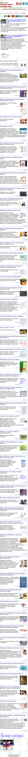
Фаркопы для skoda (5, 54)
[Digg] (13, 16)
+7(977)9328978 (4, 2)
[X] (9, 16)
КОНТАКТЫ (19, 8)
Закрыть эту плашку (13, 756)
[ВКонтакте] (5, 16)
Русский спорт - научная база (6, 5)
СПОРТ (5, 8)
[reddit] (15, 16)
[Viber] (21, 16)
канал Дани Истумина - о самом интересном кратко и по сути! (16, 21)
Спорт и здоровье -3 (6, 736)
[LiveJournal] (17, 16)
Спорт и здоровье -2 (18, 735)
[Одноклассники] (7, 16)
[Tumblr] (19, 16)
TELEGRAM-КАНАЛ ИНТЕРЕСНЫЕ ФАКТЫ (14, 9)
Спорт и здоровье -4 (18, 736)
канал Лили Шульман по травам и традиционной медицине (16, 36)
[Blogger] (11, 16)
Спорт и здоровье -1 (6, 735)
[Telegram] (25, 16)
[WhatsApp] (23, 16)
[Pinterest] (27, 16)
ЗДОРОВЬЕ (12, 8)
